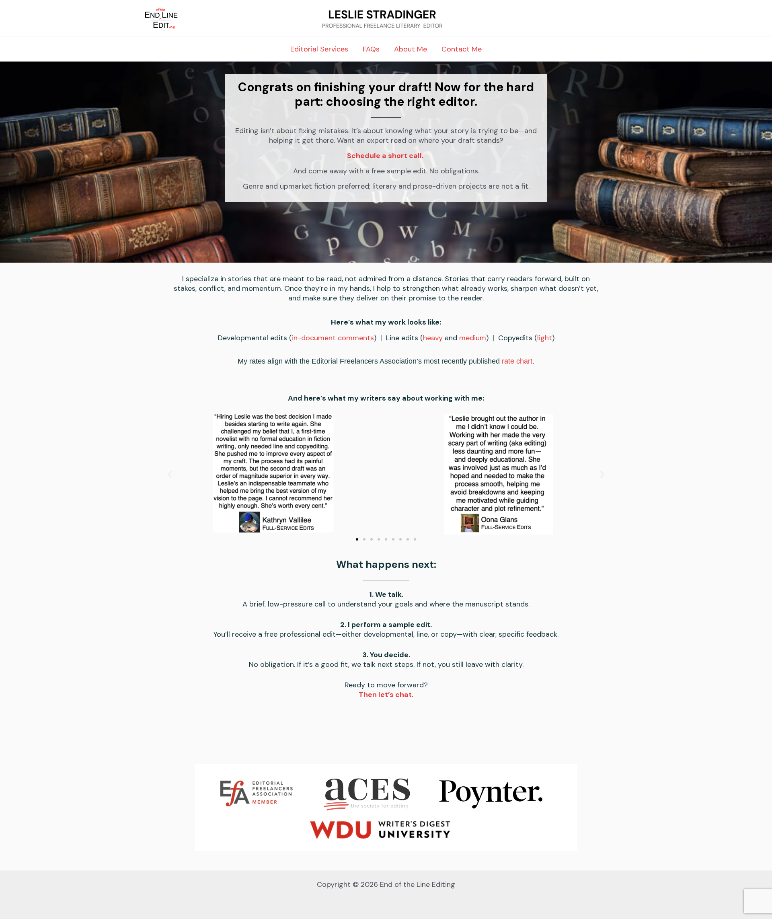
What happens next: (386, 564)
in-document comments (333, 338)
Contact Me (461, 49)
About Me (410, 49)
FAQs (371, 49)
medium (472, 338)
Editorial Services (319, 49)
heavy (433, 338)
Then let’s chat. (386, 694)
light (544, 338)
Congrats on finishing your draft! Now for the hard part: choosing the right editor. (386, 94)
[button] (170, 474)
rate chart (517, 361)
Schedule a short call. (385, 155)
